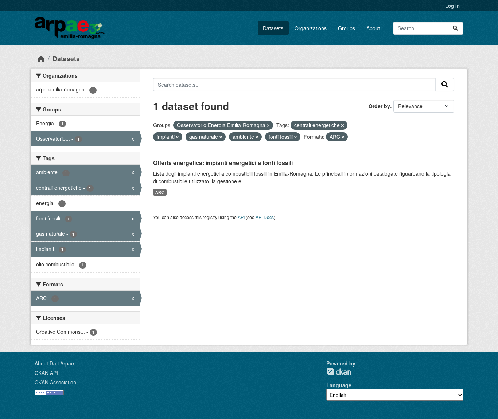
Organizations (311, 28)
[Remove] (268, 125)
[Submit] (455, 28)
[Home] (41, 58)
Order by (379, 106)
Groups (346, 28)
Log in (452, 5)
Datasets (273, 28)
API (241, 217)
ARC (159, 192)
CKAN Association (55, 382)
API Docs (265, 217)
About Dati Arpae (54, 363)
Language (338, 385)
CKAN (338, 372)
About (373, 28)
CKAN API (46, 372)
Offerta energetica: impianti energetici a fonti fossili (223, 162)
